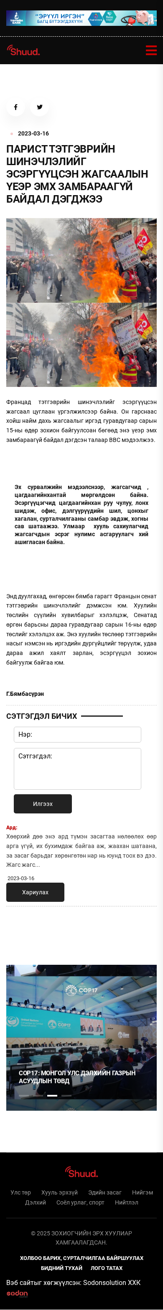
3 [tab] (52, 1096)
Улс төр (20, 1192)
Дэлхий (35, 1202)
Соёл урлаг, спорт (80, 1202)
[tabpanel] (81, 1038)
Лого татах (106, 1268)
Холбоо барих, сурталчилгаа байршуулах (81, 1258)
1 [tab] (24, 931)
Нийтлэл (126, 1202)
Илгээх (43, 804)
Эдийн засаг (105, 1192)
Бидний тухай (61, 1268)
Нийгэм (142, 1192)
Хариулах (35, 892)
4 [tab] (66, 1096)
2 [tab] (38, 1096)
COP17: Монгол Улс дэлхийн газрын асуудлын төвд (77, 1077)
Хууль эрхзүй (59, 1192)
